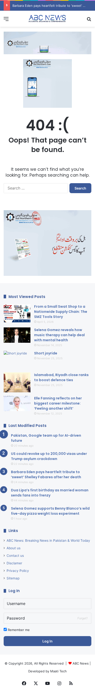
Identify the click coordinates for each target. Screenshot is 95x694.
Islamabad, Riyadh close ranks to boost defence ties (61, 377)
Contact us (15, 556)
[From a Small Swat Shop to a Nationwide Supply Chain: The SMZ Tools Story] (17, 313)
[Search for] (88, 20)
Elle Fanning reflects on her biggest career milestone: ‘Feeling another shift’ (58, 403)
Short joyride (45, 353)
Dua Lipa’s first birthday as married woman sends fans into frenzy (49, 493)
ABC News (81, 663)
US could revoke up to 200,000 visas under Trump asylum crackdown (49, 456)
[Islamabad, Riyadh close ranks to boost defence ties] (17, 382)
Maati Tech (58, 671)
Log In (47, 641)
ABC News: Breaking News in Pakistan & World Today (48, 540)
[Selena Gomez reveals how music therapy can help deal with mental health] (17, 335)
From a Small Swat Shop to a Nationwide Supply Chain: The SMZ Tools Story (60, 311)
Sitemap (13, 578)
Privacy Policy (18, 571)
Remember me (18, 630)
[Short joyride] (17, 360)
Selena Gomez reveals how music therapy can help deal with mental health (59, 334)
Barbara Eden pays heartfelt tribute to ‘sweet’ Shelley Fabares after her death (46, 474)
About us (13, 548)
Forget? (82, 618)
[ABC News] (47, 18)
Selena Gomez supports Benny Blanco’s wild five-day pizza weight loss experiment (50, 511)
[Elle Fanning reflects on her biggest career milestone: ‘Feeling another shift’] (17, 403)
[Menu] (6, 20)
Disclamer (14, 563)
